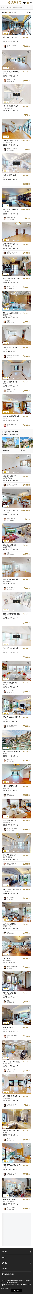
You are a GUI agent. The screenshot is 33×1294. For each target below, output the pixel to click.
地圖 (18, 1290)
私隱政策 (8, 1288)
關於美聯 (4, 1252)
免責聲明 (3, 1288)
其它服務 (4, 1268)
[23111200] (28, 3)
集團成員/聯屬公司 (8, 1274)
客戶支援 (4, 1263)
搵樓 (3, 1257)
